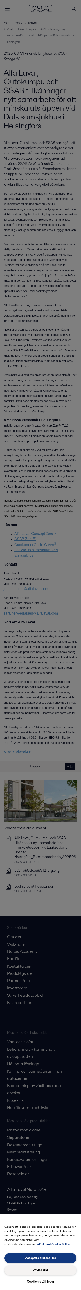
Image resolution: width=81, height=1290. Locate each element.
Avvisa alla (40, 1270)
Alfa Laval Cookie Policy (53, 1244)
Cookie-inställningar (40, 1281)
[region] (40, 1252)
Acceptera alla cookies (40, 1258)
